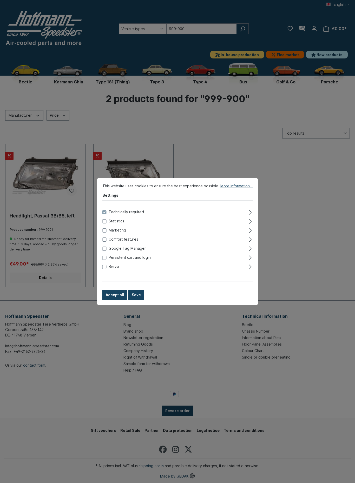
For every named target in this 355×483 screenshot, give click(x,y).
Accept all (115, 295)
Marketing (117, 230)
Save (136, 295)
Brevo (114, 266)
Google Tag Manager (127, 248)
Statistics (116, 221)
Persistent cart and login (130, 257)
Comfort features (123, 239)
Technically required (126, 212)
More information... (236, 186)
